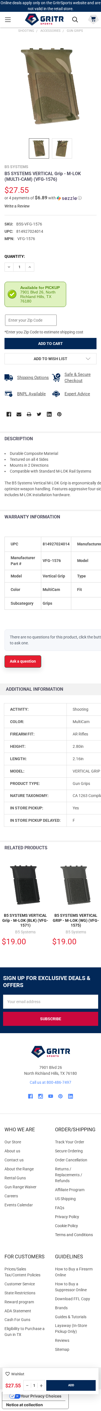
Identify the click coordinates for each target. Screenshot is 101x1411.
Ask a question (23, 661)
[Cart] (93, 19)
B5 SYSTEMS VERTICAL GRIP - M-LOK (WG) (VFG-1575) (76, 920)
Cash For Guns (17, 1319)
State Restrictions (19, 1293)
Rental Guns (15, 1178)
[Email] (19, 414)
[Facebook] (8, 414)
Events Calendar (18, 1205)
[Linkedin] (49, 414)
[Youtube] (50, 1096)
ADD (71, 1385)
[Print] (29, 414)
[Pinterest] (59, 414)
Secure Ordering (69, 1151)
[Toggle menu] (7, 19)
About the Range (19, 1169)
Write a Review (17, 206)
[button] (43, 198)
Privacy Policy (76, 1217)
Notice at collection (24, 1404)
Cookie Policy (76, 1226)
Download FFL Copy (72, 1299)
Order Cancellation (71, 1160)
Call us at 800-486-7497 (50, 1082)
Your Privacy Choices (40, 1396)
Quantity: (14, 256)
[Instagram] (40, 1096)
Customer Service (19, 1284)
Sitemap (62, 1349)
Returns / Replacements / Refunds (68, 1175)
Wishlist (17, 1374)
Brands (61, 1308)
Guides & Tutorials (70, 1317)
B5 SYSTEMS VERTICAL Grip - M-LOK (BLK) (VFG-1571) (25, 920)
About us (12, 1151)
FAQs (59, 1207)
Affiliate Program (69, 1190)
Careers (11, 1196)
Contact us (14, 1160)
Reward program (19, 1302)
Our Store (12, 1142)
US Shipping (65, 1198)
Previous (83, 848)
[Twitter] (39, 414)
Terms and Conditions (76, 1235)
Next (95, 848)
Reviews (62, 1340)
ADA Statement (17, 1311)
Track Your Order (69, 1142)
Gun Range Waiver (20, 1187)
